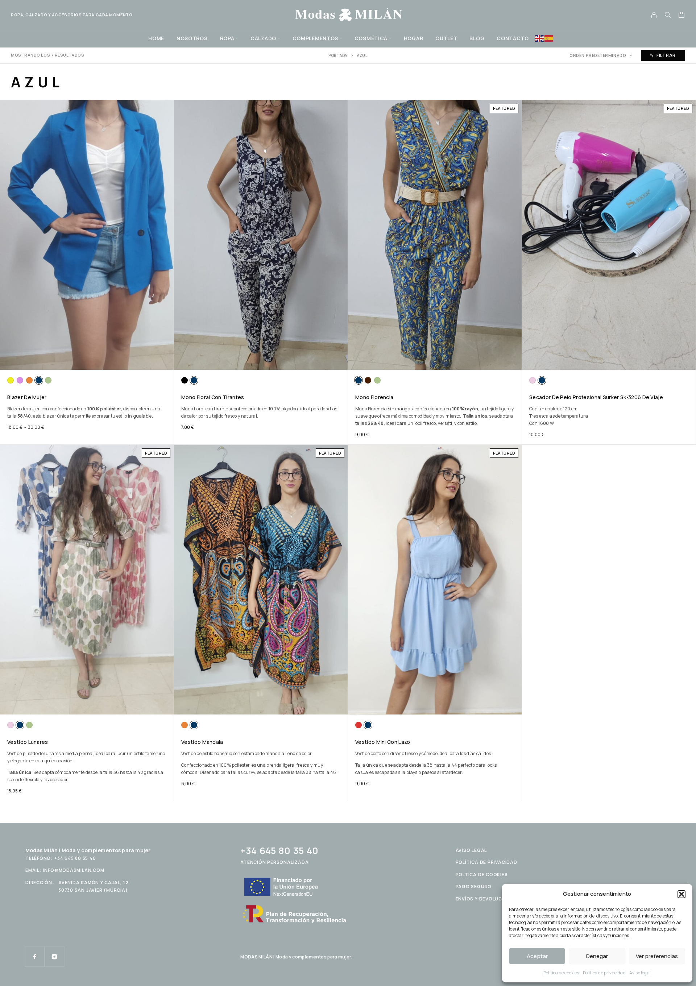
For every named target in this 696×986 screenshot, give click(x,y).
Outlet (446, 38)
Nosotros (192, 38)
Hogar (413, 38)
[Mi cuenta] (654, 15)
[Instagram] (54, 956)
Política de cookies (561, 973)
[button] (681, 894)
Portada (337, 55)
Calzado (263, 38)
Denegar (597, 956)
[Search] (668, 15)
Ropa (227, 38)
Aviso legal (640, 973)
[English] (539, 37)
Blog (476, 38)
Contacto (513, 38)
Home (156, 38)
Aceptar (537, 956)
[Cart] (681, 15)
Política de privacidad (604, 973)
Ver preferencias (657, 956)
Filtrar (666, 55)
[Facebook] (35, 956)
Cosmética (371, 38)
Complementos (315, 38)
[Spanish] (549, 37)
